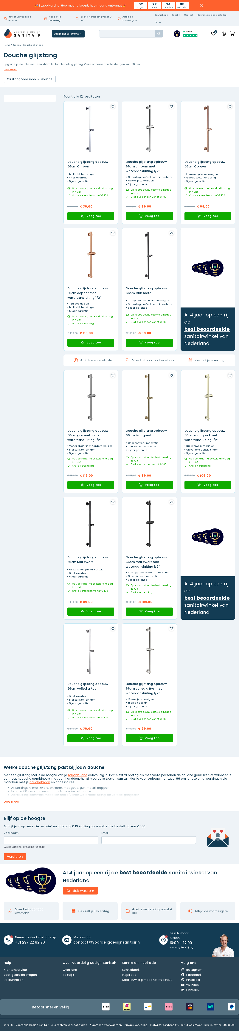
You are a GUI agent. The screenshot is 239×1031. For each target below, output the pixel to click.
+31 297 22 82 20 (30, 942)
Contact (188, 14)
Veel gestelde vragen (20, 975)
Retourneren (13, 980)
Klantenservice (15, 970)
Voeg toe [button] (93, 216)
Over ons (70, 970)
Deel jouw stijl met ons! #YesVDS (147, 980)
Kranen (17, 44)
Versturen (15, 856)
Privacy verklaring (136, 1025)
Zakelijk (176, 14)
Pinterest (193, 980)
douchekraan (40, 782)
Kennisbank (161, 14)
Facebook (194, 975)
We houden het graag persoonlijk (24, 847)
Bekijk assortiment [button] (66, 34)
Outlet (158, 22)
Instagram (194, 970)
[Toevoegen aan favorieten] (113, 106)
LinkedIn (192, 990)
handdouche (77, 775)
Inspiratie (129, 975)
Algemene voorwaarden (106, 1025)
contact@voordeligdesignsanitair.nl (107, 942)
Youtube (192, 985)
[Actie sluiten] (201, 6)
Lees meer (10, 69)
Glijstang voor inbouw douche (29, 79)
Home (7, 44)
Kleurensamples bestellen (212, 14)
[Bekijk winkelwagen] (232, 34)
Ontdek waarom (80, 890)
